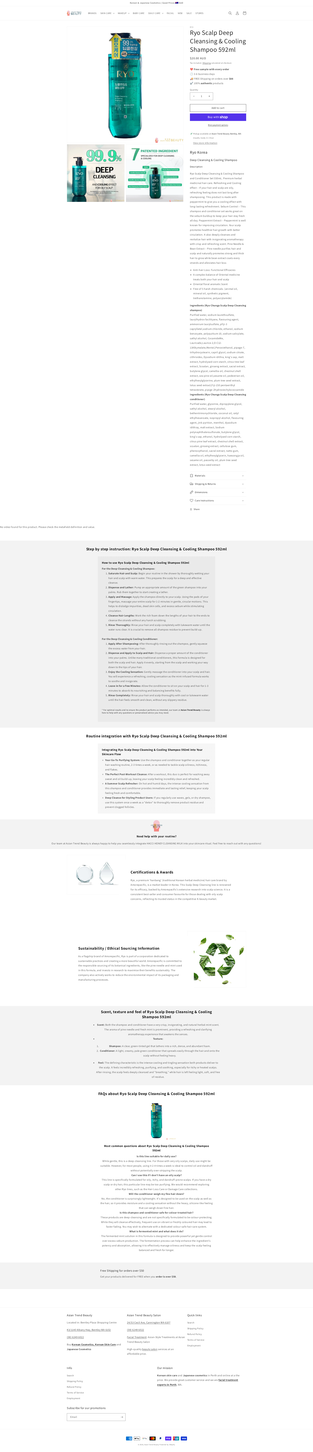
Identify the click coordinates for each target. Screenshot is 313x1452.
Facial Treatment (137, 1337)
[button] (107, 13)
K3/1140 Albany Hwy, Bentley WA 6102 (89, 1330)
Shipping (206, 63)
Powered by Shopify (167, 1445)
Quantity (194, 89)
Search (190, 1322)
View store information (205, 142)
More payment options (218, 125)
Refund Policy (194, 1334)
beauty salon (149, 1349)
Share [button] (197, 509)
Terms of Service (195, 1339)
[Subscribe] (121, 1417)
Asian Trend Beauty (151, 1445)
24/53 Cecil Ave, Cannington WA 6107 (148, 1322)
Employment (194, 1345)
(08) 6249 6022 (75, 1337)
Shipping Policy (195, 1328)
